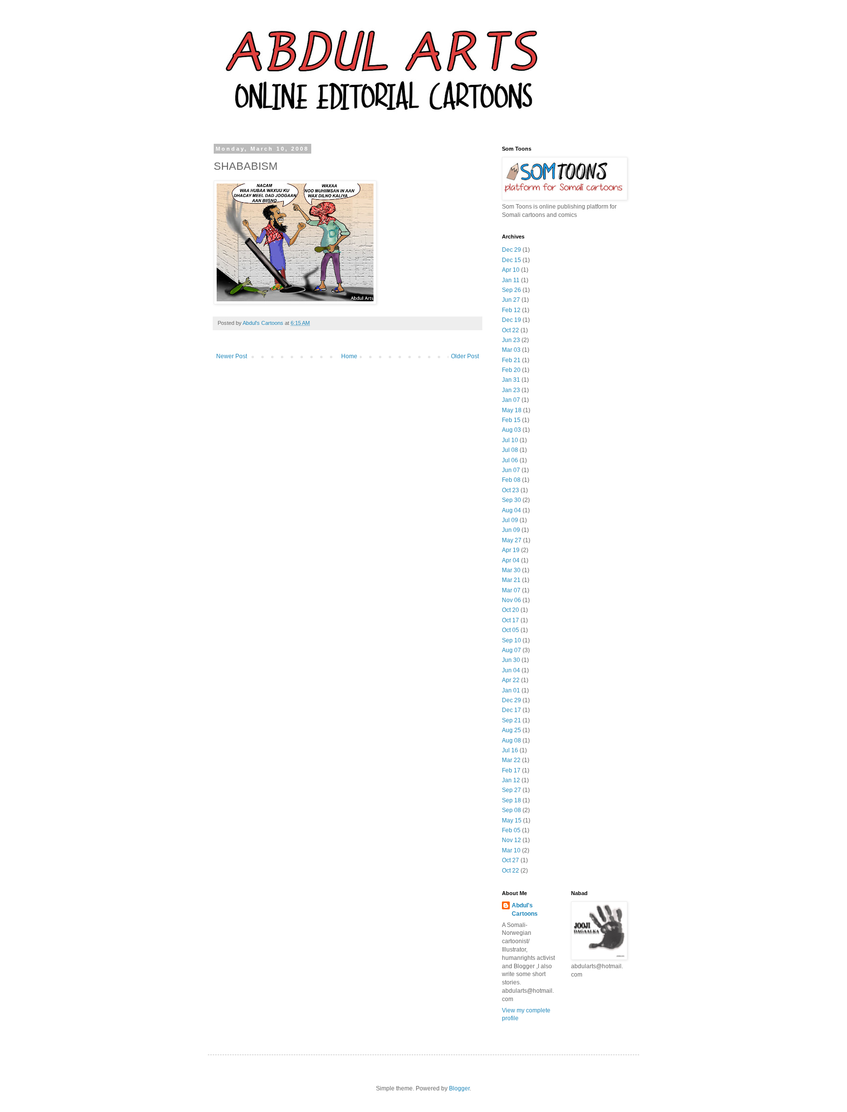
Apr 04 (511, 560)
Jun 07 (511, 470)
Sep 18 (511, 800)
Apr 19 (511, 550)
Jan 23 (511, 390)
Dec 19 (511, 320)
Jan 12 (511, 780)
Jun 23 (511, 340)
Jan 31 (511, 379)
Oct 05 (510, 630)
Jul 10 (510, 440)
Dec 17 (511, 710)
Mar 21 (511, 580)
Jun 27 (511, 299)
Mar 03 (511, 349)
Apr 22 (511, 680)
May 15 (512, 820)
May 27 (512, 540)
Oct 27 (510, 860)
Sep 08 (511, 810)
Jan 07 (511, 400)
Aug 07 (511, 650)
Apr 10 (511, 269)
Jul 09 (510, 520)
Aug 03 (511, 429)
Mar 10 (511, 850)
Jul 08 (510, 450)
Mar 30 (511, 570)
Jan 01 (511, 690)
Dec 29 (511, 249)
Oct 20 (510, 610)
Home (349, 356)
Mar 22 (511, 760)
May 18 (512, 410)
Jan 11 (511, 280)
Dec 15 (511, 260)
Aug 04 (511, 510)
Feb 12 (511, 310)
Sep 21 (511, 720)
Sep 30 (511, 500)
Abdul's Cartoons (525, 909)
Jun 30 (511, 660)
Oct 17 (510, 620)
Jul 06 (510, 460)
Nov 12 (511, 840)
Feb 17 (511, 770)
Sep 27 (511, 790)
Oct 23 (510, 490)
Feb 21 (511, 360)
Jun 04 (511, 670)
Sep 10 (511, 640)
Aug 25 (511, 730)
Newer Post (231, 356)
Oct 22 (510, 330)
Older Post (465, 356)
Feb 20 (511, 370)
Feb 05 (511, 830)
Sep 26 (511, 290)
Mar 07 (511, 590)
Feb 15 (511, 420)
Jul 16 (510, 750)
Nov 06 (511, 600)
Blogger (459, 1088)
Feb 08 (511, 480)
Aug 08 (511, 740)
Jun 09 (511, 530)
